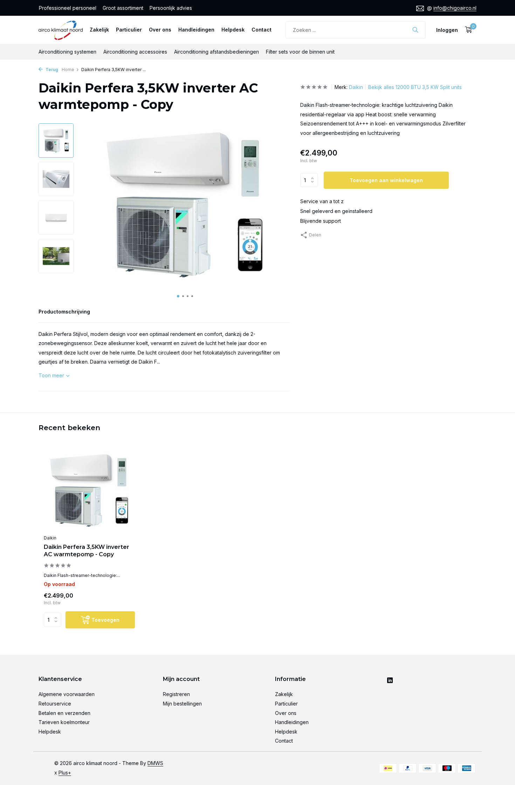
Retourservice (55, 704)
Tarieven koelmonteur (64, 722)
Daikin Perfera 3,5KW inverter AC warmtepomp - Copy (86, 551)
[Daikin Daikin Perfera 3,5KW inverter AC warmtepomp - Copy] (89, 490)
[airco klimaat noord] (61, 30)
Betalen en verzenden (64, 713)
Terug (51, 69)
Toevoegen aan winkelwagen (386, 180)
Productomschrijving (64, 312)
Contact (262, 30)
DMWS (155, 763)
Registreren (176, 694)
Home (68, 69)
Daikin (356, 87)
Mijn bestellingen (182, 704)
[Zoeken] (415, 29)
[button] (178, 296)
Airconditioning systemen (67, 52)
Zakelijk (99, 30)
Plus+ (65, 773)
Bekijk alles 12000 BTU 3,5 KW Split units (415, 87)
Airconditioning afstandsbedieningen (216, 52)
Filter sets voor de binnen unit (300, 52)
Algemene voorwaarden (67, 694)
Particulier (129, 30)
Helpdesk (233, 30)
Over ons (160, 30)
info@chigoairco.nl (454, 8)
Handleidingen (196, 30)
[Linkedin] (390, 681)
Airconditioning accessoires (135, 52)
